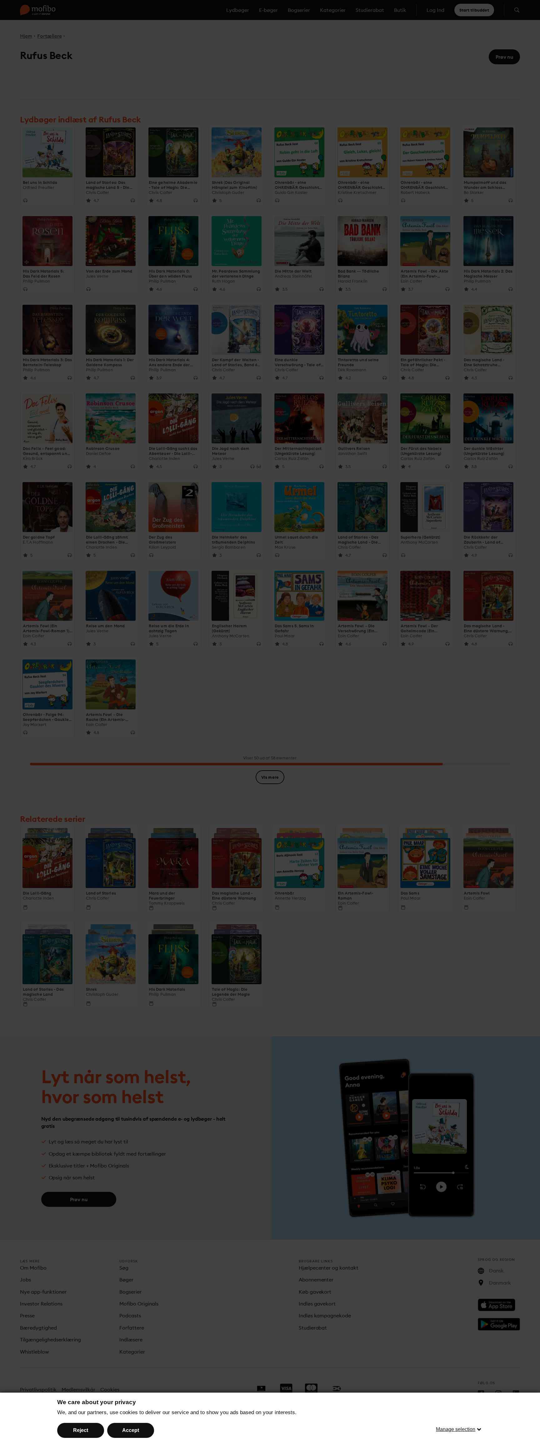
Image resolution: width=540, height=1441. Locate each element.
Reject (80, 1430)
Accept (130, 1430)
